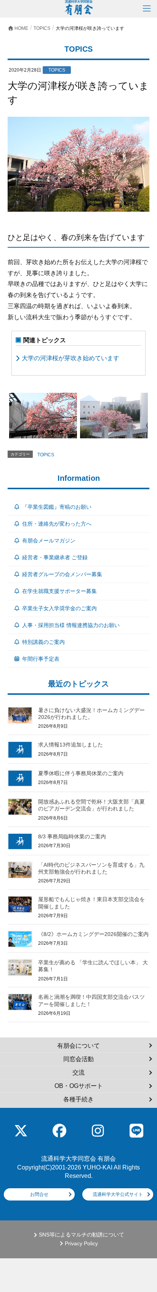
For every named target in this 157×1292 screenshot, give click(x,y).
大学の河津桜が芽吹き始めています (70, 358)
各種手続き (78, 1099)
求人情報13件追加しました (70, 745)
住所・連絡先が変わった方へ (56, 524)
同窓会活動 (78, 1059)
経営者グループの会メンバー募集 (62, 574)
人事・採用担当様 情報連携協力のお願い (71, 625)
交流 (78, 1072)
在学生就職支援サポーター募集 (59, 591)
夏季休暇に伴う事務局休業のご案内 (80, 773)
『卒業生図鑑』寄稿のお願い (56, 507)
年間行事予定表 (40, 659)
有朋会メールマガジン (48, 540)
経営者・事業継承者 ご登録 (55, 557)
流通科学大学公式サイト (118, 1194)
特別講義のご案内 (43, 642)
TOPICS (45, 454)
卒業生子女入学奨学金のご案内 (59, 608)
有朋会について (78, 1045)
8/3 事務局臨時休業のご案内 (72, 836)
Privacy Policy (81, 1243)
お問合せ (39, 1194)
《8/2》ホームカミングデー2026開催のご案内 (93, 934)
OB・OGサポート (78, 1086)
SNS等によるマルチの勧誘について (81, 1235)
